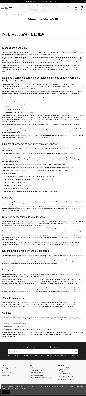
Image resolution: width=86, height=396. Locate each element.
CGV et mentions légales (38, 372)
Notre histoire (6, 370)
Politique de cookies (37, 375)
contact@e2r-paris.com (67, 379)
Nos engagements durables (10, 368)
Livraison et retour (37, 370)
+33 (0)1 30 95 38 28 (66, 376)
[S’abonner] (76, 351)
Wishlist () (81, 1)
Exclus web (5, 375)
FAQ (32, 368)
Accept (6, 392)
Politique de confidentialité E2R (41, 377)
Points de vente (7, 372)
